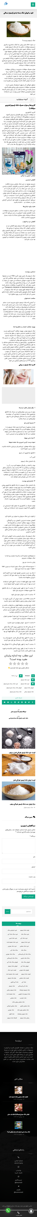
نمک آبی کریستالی (23, 986)
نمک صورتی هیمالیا (23, 1014)
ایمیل (33, 867)
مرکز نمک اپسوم (12, 978)
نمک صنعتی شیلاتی (12, 1006)
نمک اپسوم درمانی (29, 692)
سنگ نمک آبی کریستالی (24, 954)
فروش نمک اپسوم (29, 688)
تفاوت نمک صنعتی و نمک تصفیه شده (18, 1097)
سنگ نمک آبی (14, 950)
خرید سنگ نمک (25, 934)
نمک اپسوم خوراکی (28, 807)
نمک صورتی (11, 1010)
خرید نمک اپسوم (25, 680)
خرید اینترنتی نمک (12, 930)
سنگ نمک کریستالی (12, 958)
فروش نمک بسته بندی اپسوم (14, 688)
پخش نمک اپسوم (24, 1018)
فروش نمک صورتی (24, 970)
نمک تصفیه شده (11, 994)
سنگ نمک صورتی (10, 954)
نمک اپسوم (12, 986)
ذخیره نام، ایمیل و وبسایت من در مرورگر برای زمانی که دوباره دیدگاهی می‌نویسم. (18, 890)
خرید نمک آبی (24, 938)
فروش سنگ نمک (25, 962)
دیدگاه (32, 836)
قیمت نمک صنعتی (24, 978)
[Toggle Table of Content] (31, 99)
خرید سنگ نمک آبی (13, 934)
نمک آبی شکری (14, 982)
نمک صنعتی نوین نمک (23, 1010)
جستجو (7, 911)
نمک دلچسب (23, 998)
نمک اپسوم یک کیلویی (24, 994)
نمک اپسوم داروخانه (25, 990)
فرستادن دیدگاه (28, 897)
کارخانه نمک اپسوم (12, 1018)
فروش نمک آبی (24, 966)
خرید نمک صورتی (12, 946)
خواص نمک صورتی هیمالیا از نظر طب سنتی (18, 1114)
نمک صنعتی (13, 998)
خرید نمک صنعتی (24, 946)
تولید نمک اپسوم (24, 930)
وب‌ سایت (32, 877)
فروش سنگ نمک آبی (12, 962)
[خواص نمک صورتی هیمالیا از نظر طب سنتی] (18, 1107)
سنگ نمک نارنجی (25, 958)
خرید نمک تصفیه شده (12, 942)
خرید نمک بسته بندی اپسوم (11, 684)
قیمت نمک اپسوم (25, 974)
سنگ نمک (23, 950)
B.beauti (27, 676)
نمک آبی (24, 982)
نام (34, 857)
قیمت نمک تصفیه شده (12, 974)
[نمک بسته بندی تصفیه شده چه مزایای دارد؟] (18, 1125)
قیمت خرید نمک (12, 970)
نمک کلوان (11, 1014)
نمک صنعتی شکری (25, 1006)
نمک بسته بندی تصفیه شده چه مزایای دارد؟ (18, 1132)
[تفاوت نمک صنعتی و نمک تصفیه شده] (18, 1090)
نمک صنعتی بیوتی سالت (18, 1002)
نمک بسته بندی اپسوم (15, 692)
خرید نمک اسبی (13, 938)
